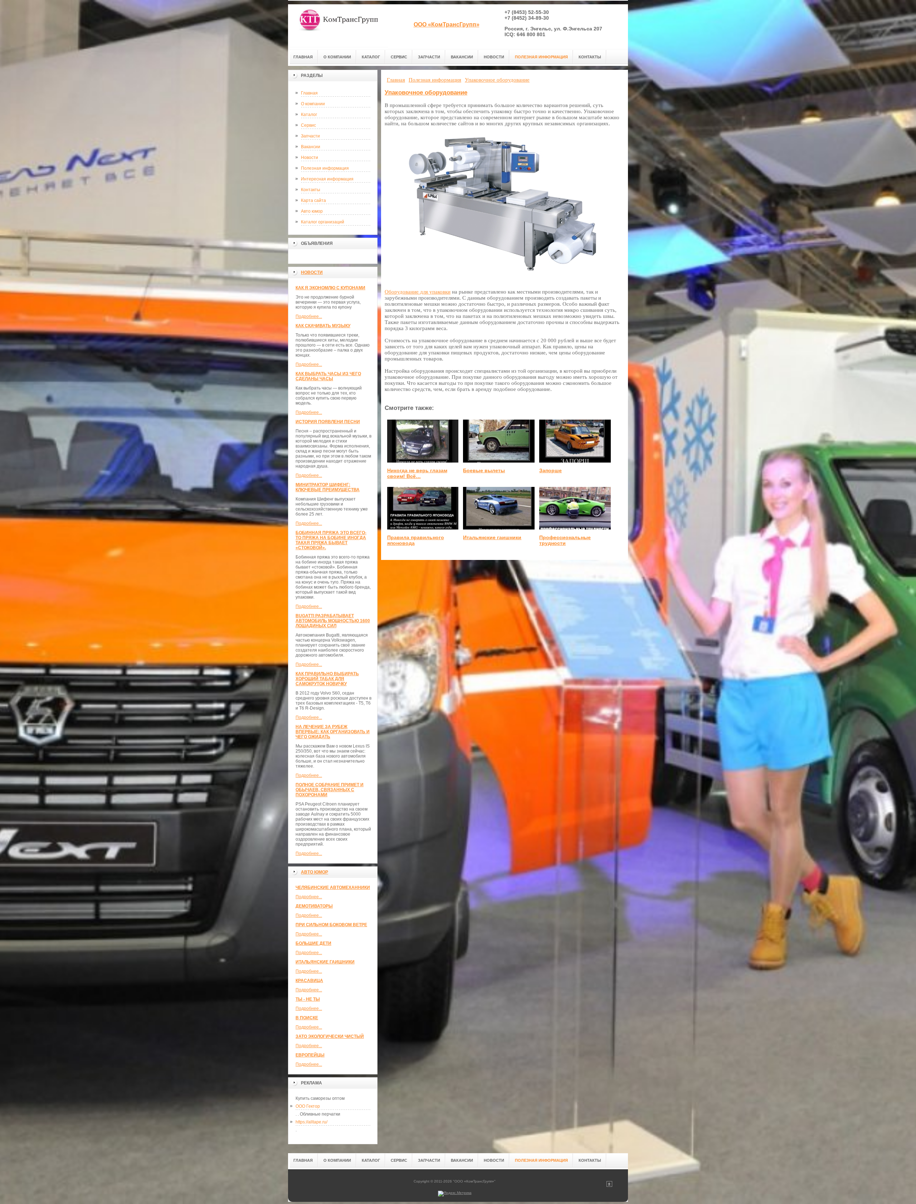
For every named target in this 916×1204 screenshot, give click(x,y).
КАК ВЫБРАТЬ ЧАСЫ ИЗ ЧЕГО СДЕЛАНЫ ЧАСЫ (328, 376)
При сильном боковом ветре (331, 924)
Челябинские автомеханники (333, 887)
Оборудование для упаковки (417, 292)
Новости (309, 157)
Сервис (308, 125)
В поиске (307, 1017)
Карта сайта (313, 200)
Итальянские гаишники (325, 961)
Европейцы (310, 1055)
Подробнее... (309, 316)
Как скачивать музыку (323, 325)
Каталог (309, 114)
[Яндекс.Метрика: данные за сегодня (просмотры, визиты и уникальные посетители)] (455, 1193)
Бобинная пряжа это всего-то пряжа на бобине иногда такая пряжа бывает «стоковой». (331, 540)
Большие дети (313, 943)
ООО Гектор (308, 1106)
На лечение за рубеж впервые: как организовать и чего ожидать (333, 731)
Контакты (310, 189)
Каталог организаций (322, 221)
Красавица (309, 980)
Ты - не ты (308, 999)
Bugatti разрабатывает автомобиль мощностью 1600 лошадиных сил (333, 620)
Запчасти (310, 136)
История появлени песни (328, 421)
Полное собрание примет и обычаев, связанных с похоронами (330, 789)
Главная (309, 93)
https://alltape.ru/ (311, 1122)
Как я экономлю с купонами (330, 287)
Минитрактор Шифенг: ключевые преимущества (328, 487)
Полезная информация (325, 168)
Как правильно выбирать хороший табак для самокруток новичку (327, 678)
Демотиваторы (314, 906)
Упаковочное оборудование (426, 92)
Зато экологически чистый (330, 1036)
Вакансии (310, 146)
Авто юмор (312, 211)
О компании (313, 103)
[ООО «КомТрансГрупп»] (338, 25)
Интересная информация (327, 179)
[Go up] (609, 1186)
